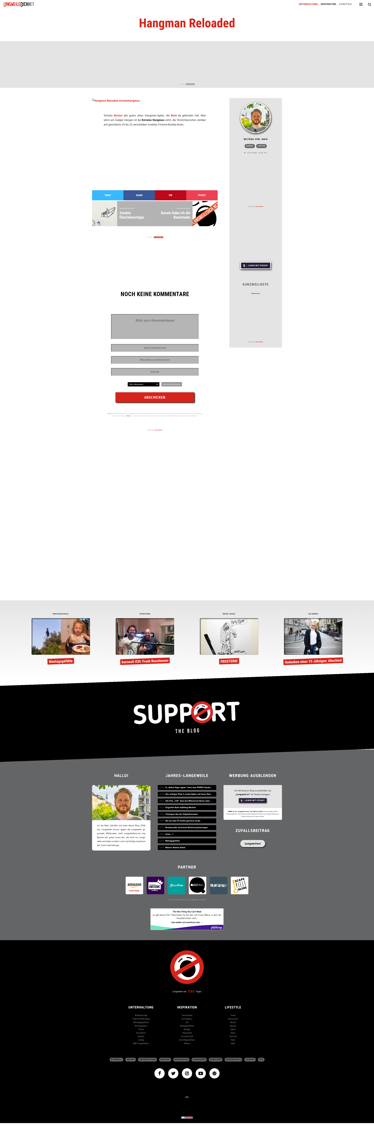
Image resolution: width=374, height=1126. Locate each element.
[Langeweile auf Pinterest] (214, 1073)
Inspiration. (329, 4)
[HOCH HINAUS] (187, 1097)
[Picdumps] (218, 885)
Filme (141, 1029)
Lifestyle (233, 1007)
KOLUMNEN (313, 614)
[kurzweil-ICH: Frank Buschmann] (145, 642)
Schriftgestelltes (187, 1039)
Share (139, 195)
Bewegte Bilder (187, 1025)
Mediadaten (181, 1059)
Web (233, 1043)
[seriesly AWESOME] (155, 885)
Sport (233, 1029)
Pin (170, 195)
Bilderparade (141, 1015)
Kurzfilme (141, 1032)
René (174, 115)
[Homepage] (21, 4)
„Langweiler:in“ (242, 794)
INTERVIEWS (145, 614)
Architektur (187, 1018)
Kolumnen (233, 1018)
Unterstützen (147, 1059)
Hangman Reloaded (187, 23)
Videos (187, 1043)
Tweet (107, 195)
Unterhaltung (141, 1007)
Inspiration (187, 1007)
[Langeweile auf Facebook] (159, 1073)
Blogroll (116, 1059)
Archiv (131, 1059)
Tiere (233, 1039)
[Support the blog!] (187, 717)
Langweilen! (253, 843)
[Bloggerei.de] (187, 1117)
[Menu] (360, 4)
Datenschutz (233, 1059)
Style (233, 1032)
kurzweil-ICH (187, 1036)
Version (119, 115)
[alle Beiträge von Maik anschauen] (255, 117)
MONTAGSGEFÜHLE (61, 614)
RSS (261, 1059)
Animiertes (187, 1015)
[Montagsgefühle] (61, 642)
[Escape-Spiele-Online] (239, 885)
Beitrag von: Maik (256, 139)
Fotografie (187, 1032)
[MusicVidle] (176, 885)
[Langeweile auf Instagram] (187, 1073)
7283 (190, 991)
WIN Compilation (141, 1043)
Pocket (202, 195)
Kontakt (165, 1059)
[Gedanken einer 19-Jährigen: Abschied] (313, 642)
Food (233, 1015)
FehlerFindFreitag (141, 1018)
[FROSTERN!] (229, 642)
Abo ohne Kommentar (172, 384)
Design (187, 1029)
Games (249, 146)
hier (128, 416)
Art (187, 1022)
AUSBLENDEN (190, 84)
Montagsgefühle (141, 1022)
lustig (261, 146)
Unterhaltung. (309, 4)
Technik (233, 1036)
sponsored (199, 1059)
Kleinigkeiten (141, 1025)
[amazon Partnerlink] (134, 885)
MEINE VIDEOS (229, 614)
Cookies (250, 1059)
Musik (233, 1022)
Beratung (215, 1059)
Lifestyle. (346, 4)
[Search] (369, 4)
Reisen (233, 1025)
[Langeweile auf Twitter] (173, 1073)
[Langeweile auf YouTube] (200, 1073)
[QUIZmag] (197, 885)
